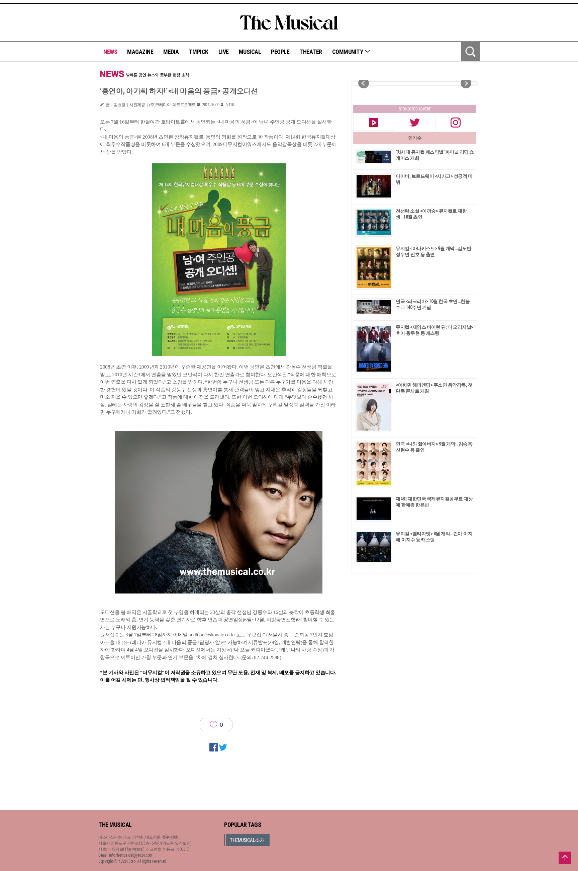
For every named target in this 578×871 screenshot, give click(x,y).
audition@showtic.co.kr (212, 634)
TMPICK (198, 51)
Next (466, 83)
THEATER (310, 51)
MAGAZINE (140, 51)
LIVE (223, 51)
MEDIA (171, 51)
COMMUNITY (348, 51)
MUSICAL (250, 51)
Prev (363, 83)
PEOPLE (280, 51)
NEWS (110, 51)
